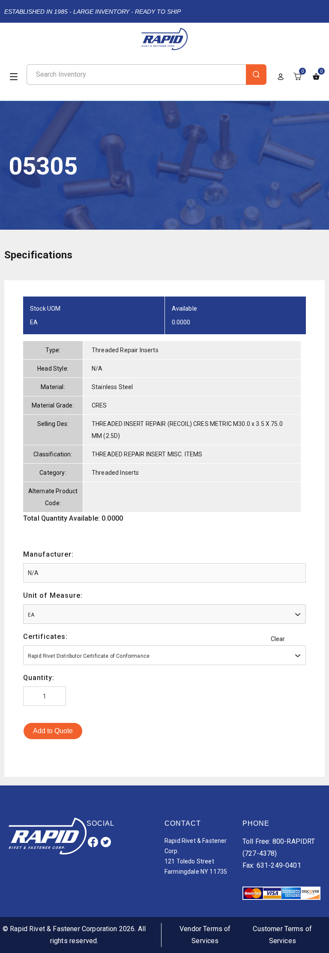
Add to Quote (53, 730)
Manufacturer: (48, 554)
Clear (278, 638)
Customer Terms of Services (282, 935)
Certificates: (45, 636)
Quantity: (38, 678)
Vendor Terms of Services (204, 935)
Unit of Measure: (53, 595)
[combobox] (164, 614)
